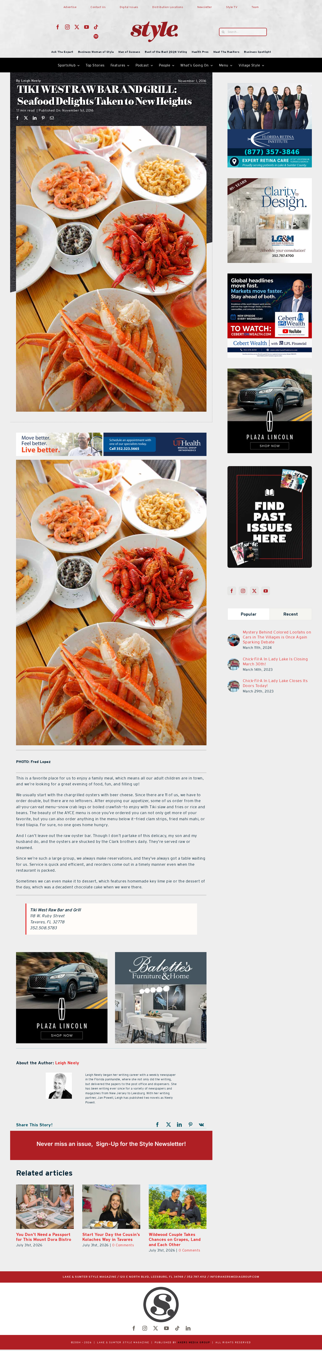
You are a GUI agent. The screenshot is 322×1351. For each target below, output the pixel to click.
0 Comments (57, 1245)
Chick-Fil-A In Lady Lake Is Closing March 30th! (275, 661)
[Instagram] (243, 591)
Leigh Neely (28, 81)
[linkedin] (188, 1328)
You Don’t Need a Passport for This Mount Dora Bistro (176, 1237)
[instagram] (67, 27)
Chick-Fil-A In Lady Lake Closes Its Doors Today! (275, 683)
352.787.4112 (196, 1277)
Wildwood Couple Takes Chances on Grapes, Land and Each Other (108, 1239)
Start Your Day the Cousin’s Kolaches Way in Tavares (45, 1237)
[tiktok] (96, 27)
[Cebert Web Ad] (61, 955)
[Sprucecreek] (269, 181)
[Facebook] (17, 118)
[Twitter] (254, 591)
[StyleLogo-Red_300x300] (154, 10)
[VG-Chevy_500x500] (269, 85)
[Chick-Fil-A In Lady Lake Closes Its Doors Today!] (233, 682)
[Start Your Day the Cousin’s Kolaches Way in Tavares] (45, 1207)
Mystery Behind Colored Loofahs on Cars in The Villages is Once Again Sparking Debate (277, 637)
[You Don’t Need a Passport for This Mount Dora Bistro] (177, 1207)
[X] (26, 118)
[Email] (52, 118)
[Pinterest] (43, 118)
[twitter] (76, 27)
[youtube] (86, 27)
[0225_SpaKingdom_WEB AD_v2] (269, 276)
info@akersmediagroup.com (234, 1277)
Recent (290, 614)
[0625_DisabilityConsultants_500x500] (269, 371)
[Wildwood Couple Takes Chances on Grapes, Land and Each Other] (111, 1207)
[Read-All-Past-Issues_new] (269, 468)
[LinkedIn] (34, 118)
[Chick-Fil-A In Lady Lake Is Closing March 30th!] (233, 661)
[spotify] (96, 36)
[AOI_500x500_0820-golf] (160, 955)
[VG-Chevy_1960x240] (111, 435)
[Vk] (201, 1124)
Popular (248, 614)
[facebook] (57, 27)
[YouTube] (265, 591)
